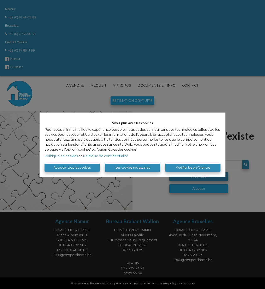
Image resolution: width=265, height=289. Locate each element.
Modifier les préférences (192, 167)
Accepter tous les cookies (72, 167)
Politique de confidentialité (105, 156)
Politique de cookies (61, 156)
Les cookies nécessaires (132, 167)
